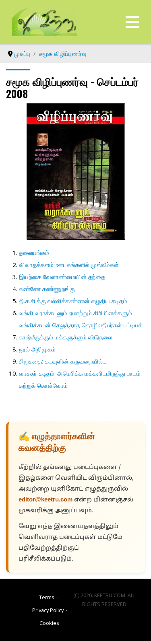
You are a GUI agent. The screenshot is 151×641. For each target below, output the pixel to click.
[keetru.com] (44, 21)
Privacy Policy (48, 610)
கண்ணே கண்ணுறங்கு (47, 289)
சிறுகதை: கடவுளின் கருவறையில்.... (63, 361)
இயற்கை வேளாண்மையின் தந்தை (62, 277)
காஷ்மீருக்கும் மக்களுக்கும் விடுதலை (65, 337)
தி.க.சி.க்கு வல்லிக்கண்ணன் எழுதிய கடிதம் (73, 301)
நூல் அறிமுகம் (37, 349)
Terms (46, 597)
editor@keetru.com (45, 500)
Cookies (49, 623)
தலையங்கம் (34, 253)
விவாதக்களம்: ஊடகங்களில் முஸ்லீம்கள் (69, 265)
